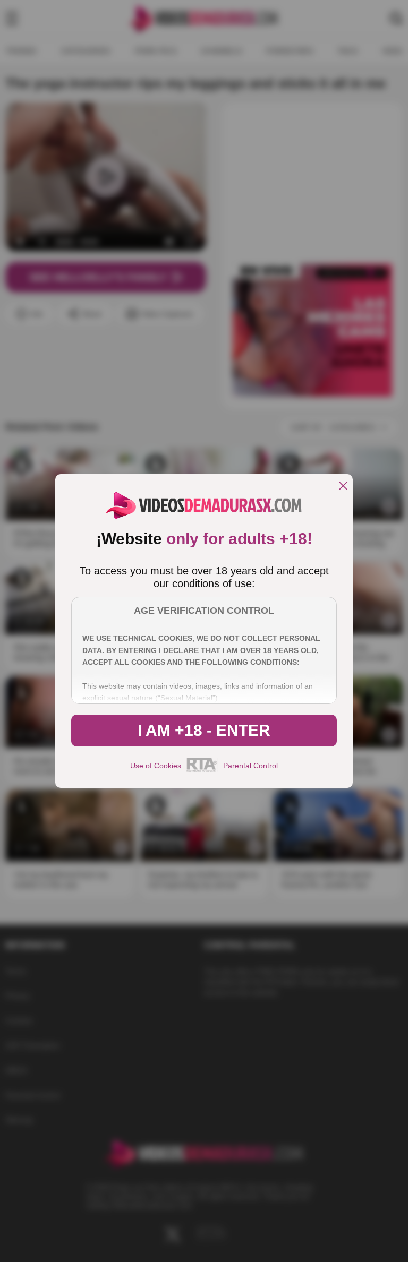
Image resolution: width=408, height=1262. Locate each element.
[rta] (202, 770)
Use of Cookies (155, 765)
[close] (343, 487)
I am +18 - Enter (204, 730)
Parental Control (250, 765)
